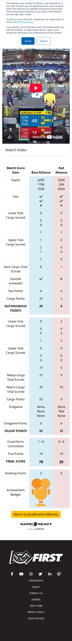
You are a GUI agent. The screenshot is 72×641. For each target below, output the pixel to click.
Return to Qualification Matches (36, 514)
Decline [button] (44, 40)
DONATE (36, 599)
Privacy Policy (22, 22)
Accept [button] (28, 40)
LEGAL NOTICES (36, 618)
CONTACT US (36, 593)
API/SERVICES (36, 580)
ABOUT (36, 587)
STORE (36, 605)
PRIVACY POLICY (36, 612)
